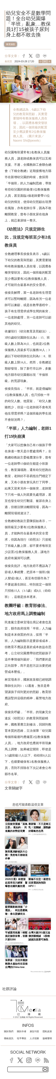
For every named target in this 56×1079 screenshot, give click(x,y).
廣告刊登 (34, 1031)
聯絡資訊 (8, 1038)
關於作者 (21, 1031)
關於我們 (8, 1031)
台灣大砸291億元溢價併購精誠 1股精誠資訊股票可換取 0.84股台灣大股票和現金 (39, 939)
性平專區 (21, 1038)
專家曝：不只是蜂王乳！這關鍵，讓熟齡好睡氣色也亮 (39, 827)
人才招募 (34, 1038)
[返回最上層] (51, 1066)
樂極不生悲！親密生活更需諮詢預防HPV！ (39, 882)
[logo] (25, 1008)
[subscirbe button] (45, 1069)
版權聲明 (47, 1038)
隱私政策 (47, 1031)
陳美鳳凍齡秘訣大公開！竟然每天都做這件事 (16, 855)
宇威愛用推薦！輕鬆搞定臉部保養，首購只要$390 (16, 936)
